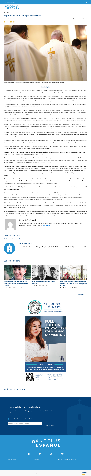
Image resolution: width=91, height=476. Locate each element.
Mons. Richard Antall (10, 18)
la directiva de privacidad (30, 473)
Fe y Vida (6, 12)
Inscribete (50, 426)
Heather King (35, 285)
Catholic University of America (10, 238)
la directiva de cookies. (42, 473)
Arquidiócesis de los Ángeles (67, 459)
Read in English (45, 87)
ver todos (81, 295)
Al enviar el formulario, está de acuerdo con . (24, 419)
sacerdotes (19, 238)
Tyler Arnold (7, 287)
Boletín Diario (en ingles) (9, 2)
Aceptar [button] (84, 472)
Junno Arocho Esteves (65, 287)
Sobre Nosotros (12, 459)
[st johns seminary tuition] (45, 381)
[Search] (86, 2)
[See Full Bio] (52, 226)
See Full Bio (47, 226)
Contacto (36, 459)
